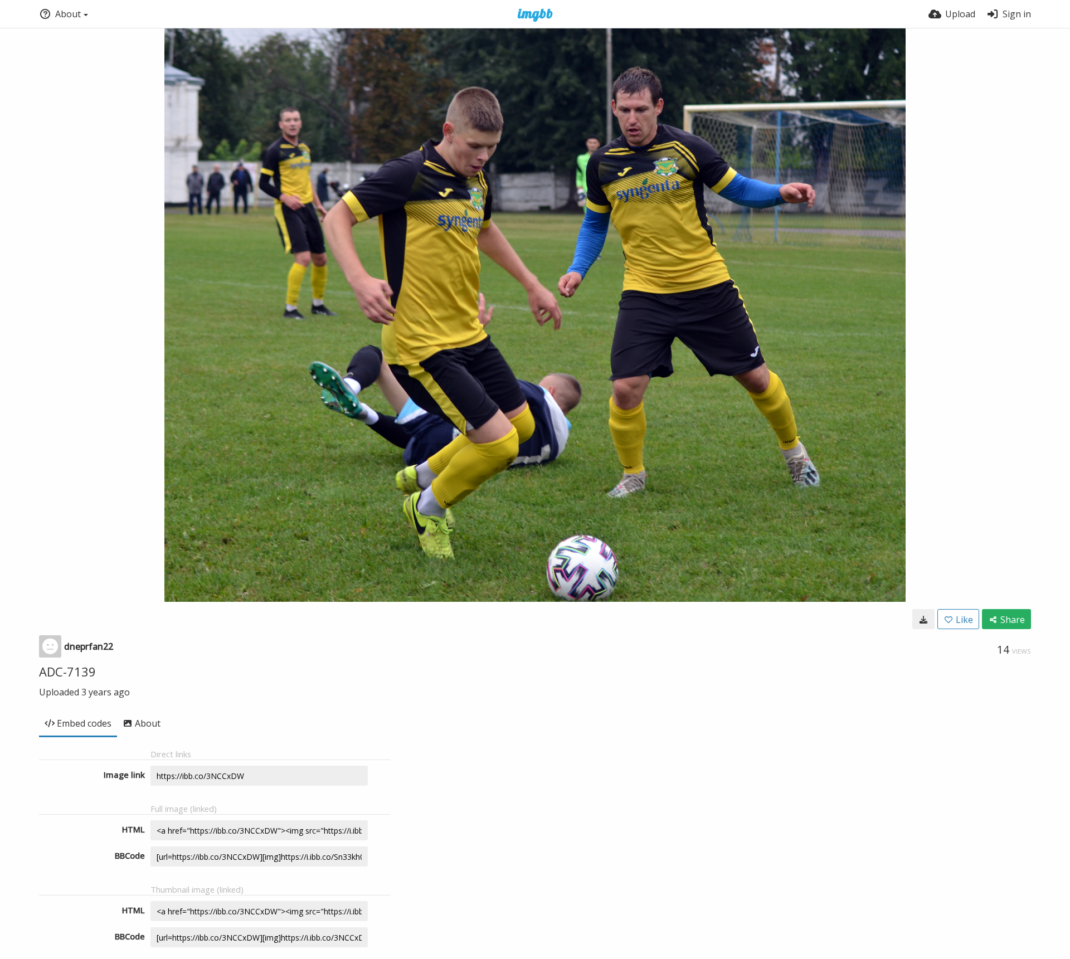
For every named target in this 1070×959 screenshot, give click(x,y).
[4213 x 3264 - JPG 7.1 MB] (923, 619)
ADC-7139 (67, 671)
